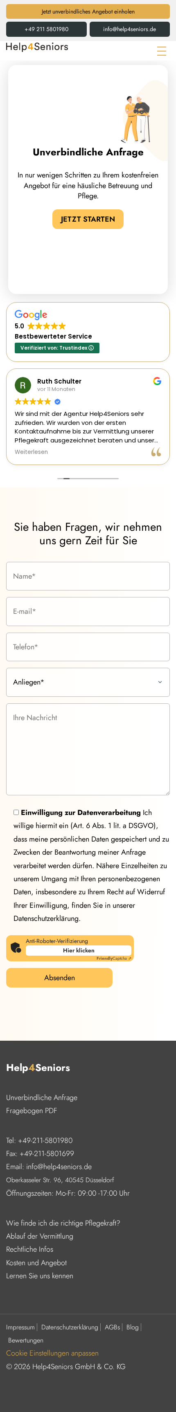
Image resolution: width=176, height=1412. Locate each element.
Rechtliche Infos (29, 1249)
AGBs (112, 1327)
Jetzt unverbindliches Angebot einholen (88, 11)
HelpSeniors (38, 1067)
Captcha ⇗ (114, 958)
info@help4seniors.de (129, 29)
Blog (132, 1327)
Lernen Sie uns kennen (39, 1276)
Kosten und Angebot (36, 1262)
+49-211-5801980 (45, 1140)
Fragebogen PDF (31, 1110)
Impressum (20, 1327)
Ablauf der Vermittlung (39, 1236)
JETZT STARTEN (88, 219)
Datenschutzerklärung (69, 1327)
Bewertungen (25, 1340)
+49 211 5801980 (46, 29)
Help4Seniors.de (37, 47)
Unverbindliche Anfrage (41, 1097)
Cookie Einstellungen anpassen (52, 1353)
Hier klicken (79, 950)
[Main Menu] (161, 51)
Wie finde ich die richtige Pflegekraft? (63, 1223)
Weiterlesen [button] (31, 452)
